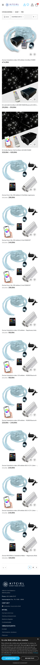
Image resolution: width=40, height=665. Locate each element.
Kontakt (4, 629)
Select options (31, 144)
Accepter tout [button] (11, 658)
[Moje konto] (32, 5)
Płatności (5, 635)
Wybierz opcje (31, 99)
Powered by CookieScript (20, 663)
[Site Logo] (12, 5)
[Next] (36, 567)
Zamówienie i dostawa (9, 632)
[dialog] (20, 651)
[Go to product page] (20, 40)
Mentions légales (7, 619)
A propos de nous (7, 613)
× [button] (38, 639)
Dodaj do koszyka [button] (31, 54)
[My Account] (24, 5)
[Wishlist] (27, 5)
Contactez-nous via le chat (12, 606)
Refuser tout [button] (29, 658)
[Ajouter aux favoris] (34, 54)
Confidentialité (6, 622)
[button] (3, 4)
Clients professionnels (9, 616)
